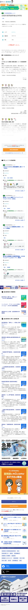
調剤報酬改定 (17, 553)
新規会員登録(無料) (14, 149)
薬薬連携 (8, 267)
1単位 (3, 18)
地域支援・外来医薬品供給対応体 (9, 551)
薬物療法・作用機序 (6, 555)
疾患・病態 (4, 560)
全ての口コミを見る (19, 190)
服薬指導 (13, 555)
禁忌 (18, 551)
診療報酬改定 (15, 560)
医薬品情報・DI (5, 553)
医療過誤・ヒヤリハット (7, 558)
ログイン (14, 501)
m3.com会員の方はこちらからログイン (13, 153)
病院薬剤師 (16, 558)
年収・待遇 (22, 558)
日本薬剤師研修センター (10, 13)
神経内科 (8, 208)
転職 (20, 560)
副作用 (9, 560)
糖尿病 (11, 553)
